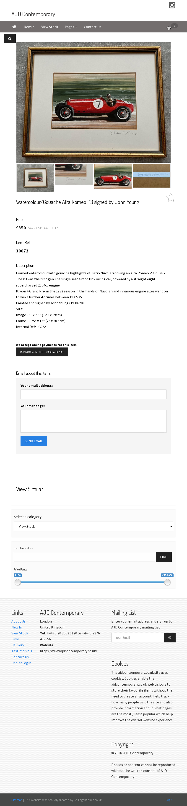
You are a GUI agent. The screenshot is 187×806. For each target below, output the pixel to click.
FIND (163, 557)
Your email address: (37, 385)
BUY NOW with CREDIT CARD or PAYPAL (42, 352)
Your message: (33, 405)
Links (15, 639)
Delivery (17, 645)
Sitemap (17, 800)
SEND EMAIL (34, 441)
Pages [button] (70, 26)
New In (29, 26)
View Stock (49, 26)
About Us (18, 621)
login (169, 800)
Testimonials (21, 651)
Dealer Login (21, 662)
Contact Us (92, 26)
